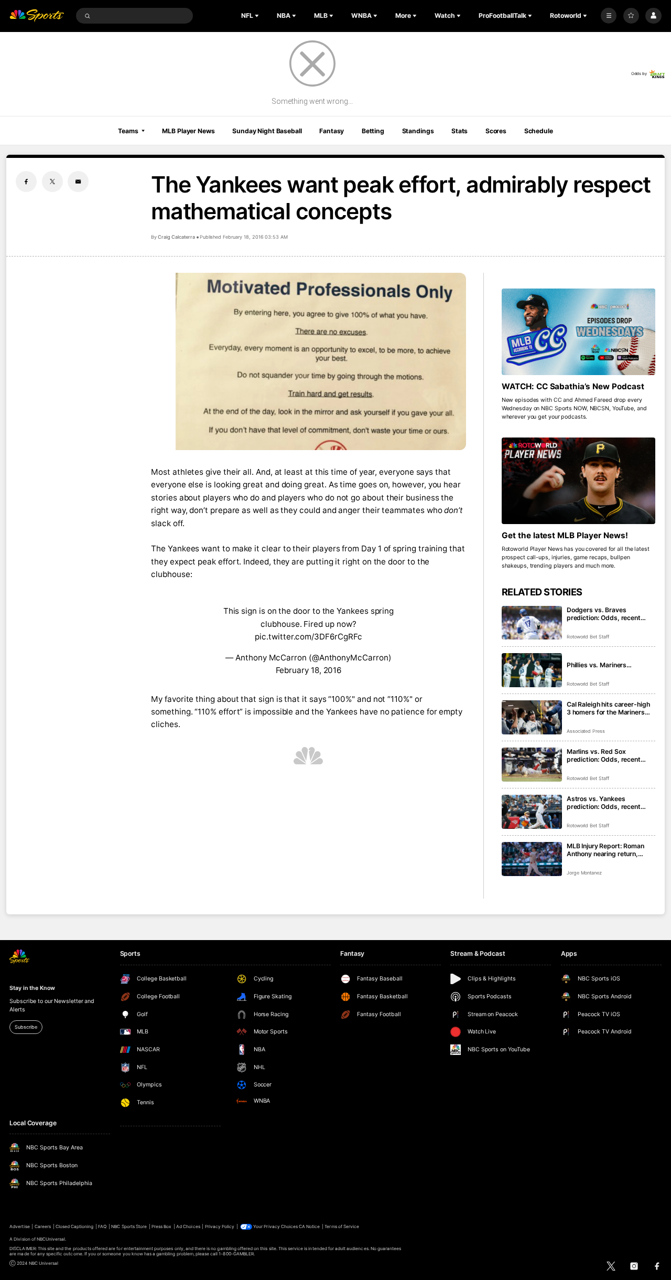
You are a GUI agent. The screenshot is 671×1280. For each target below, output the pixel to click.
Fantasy (331, 131)
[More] (608, 16)
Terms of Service (341, 1226)
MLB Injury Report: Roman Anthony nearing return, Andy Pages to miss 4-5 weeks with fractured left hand (605, 850)
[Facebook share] (26, 181)
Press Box (161, 1226)
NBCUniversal (51, 1239)
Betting (373, 131)
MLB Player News (188, 131)
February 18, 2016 (309, 670)
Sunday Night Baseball (266, 131)
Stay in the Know (32, 988)
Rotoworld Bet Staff (588, 636)
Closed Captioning (75, 1226)
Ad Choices (188, 1226)
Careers (43, 1226)
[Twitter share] (52, 181)
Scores (495, 131)
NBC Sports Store (129, 1226)
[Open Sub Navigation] (258, 16)
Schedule (538, 131)
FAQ (102, 1226)
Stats (459, 131)
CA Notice (309, 1226)
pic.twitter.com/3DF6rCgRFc (308, 637)
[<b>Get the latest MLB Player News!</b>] (578, 481)
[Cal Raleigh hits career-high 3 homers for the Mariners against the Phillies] (532, 717)
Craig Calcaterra (176, 237)
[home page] (36, 16)
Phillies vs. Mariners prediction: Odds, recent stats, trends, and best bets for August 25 (609, 665)
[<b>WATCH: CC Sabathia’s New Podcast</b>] (578, 332)
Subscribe (26, 1027)
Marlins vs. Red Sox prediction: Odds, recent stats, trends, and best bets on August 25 (609, 755)
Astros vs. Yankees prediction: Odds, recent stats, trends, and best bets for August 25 (609, 802)
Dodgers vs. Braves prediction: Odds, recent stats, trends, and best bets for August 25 (609, 614)
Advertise (19, 1226)
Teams (128, 131)
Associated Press (586, 731)
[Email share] (78, 181)
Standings (418, 131)
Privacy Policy (220, 1226)
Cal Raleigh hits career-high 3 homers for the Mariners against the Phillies (608, 708)
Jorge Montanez (584, 873)
